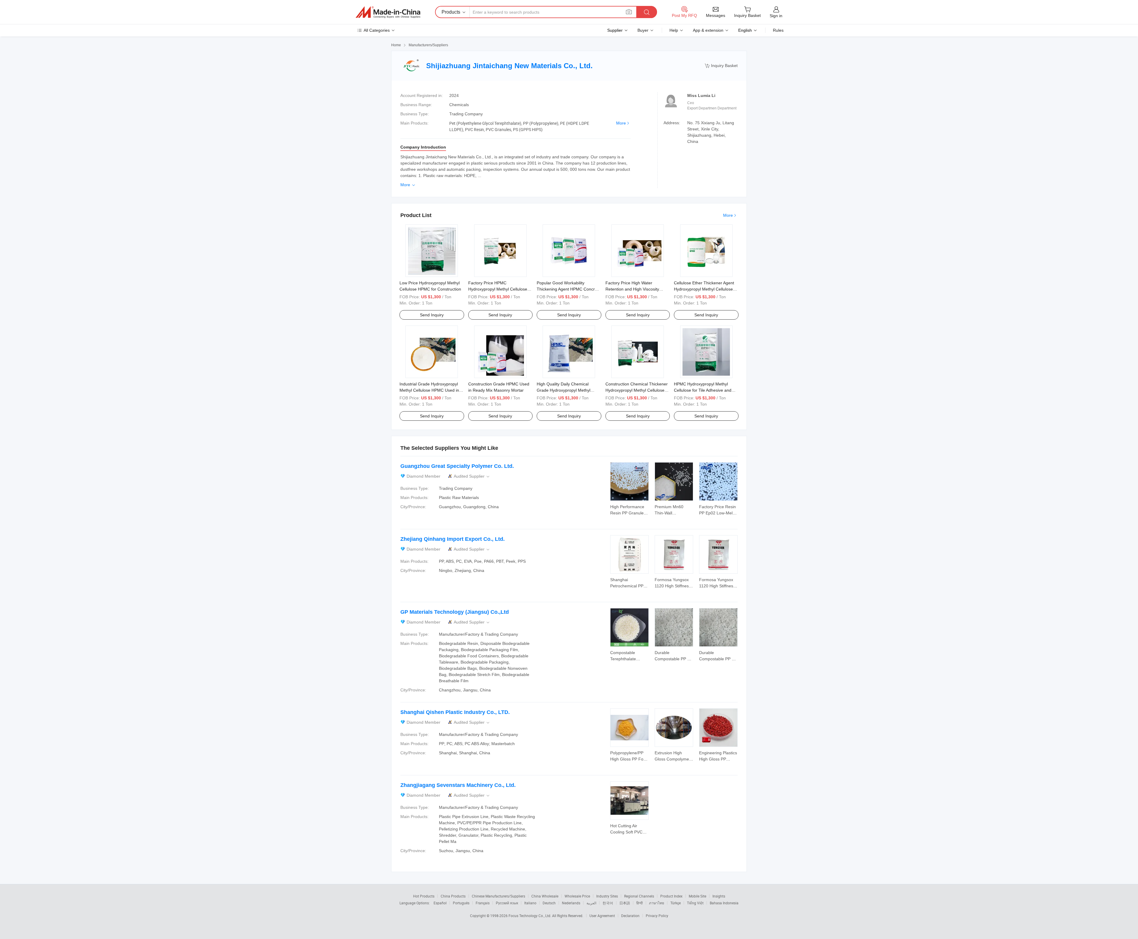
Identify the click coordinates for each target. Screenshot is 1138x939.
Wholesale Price (577, 896)
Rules (778, 30)
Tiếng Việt (695, 902)
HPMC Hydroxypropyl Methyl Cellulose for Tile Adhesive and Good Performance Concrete (702, 390)
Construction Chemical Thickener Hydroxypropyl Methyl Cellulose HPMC (636, 390)
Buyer (642, 30)
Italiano (530, 902)
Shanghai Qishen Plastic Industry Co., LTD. (455, 712)
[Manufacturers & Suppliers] (388, 12)
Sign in (776, 15)
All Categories (377, 30)
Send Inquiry (432, 315)
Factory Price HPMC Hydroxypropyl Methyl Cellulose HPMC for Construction (497, 289)
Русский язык (507, 902)
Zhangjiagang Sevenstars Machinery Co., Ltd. (458, 785)
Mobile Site (697, 896)
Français (483, 902)
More (621, 123)
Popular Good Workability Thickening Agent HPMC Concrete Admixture (569, 289)
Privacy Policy (657, 915)
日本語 (624, 902)
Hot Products (423, 896)
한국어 (607, 902)
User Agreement (602, 915)
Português (461, 902)
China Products (453, 896)
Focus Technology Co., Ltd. (530, 915)
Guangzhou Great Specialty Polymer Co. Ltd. (457, 466)
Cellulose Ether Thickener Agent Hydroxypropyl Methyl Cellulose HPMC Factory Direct (704, 289)
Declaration (630, 915)
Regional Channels (639, 896)
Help (673, 30)
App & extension (708, 30)
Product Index (671, 896)
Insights (718, 896)
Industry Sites (607, 896)
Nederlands (571, 902)
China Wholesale (544, 896)
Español (440, 902)
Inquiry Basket (721, 65)
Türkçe (675, 902)
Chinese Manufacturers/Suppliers (498, 896)
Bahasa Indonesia (724, 902)
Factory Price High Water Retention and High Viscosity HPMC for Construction (632, 289)
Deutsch (549, 902)
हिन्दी (639, 902)
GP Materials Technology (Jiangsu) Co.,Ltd (454, 612)
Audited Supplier (472, 476)
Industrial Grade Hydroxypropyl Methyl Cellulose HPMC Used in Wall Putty (429, 390)
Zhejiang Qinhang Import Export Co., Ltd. (452, 539)
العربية (591, 902)
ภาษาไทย (656, 902)
